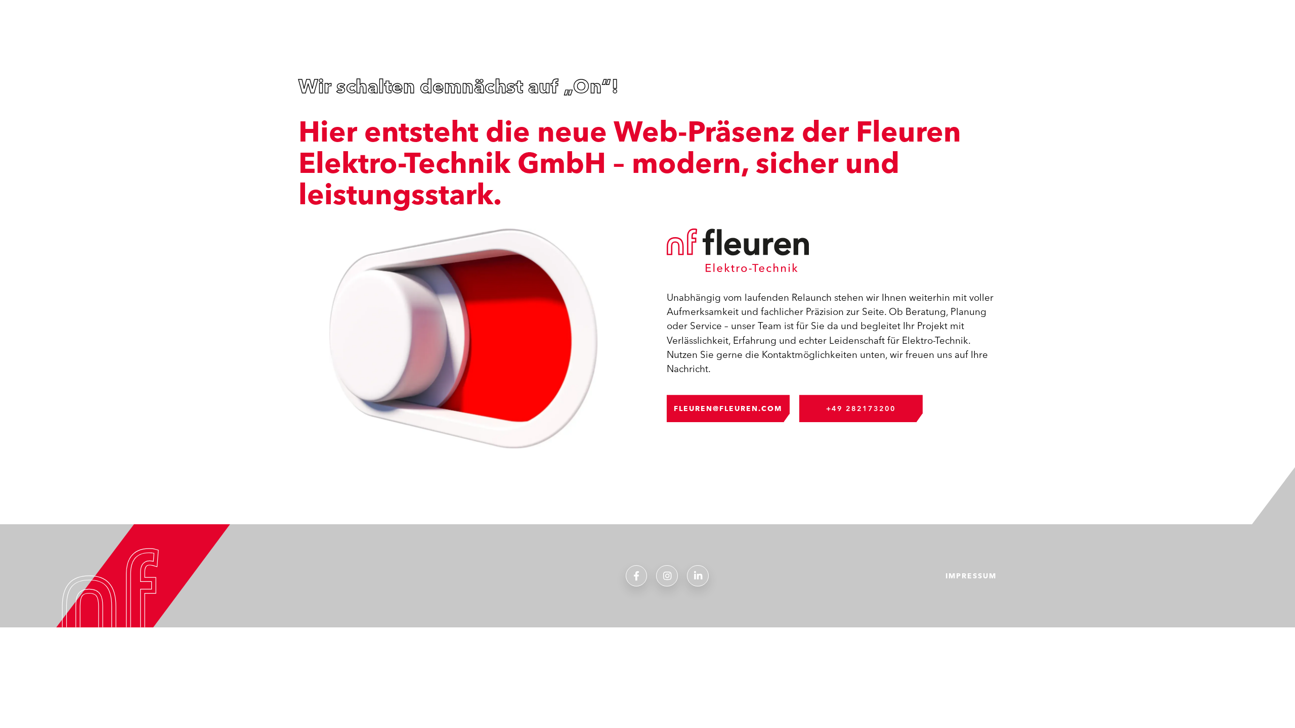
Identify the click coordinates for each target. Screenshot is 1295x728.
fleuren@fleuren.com (728, 408)
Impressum (971, 576)
